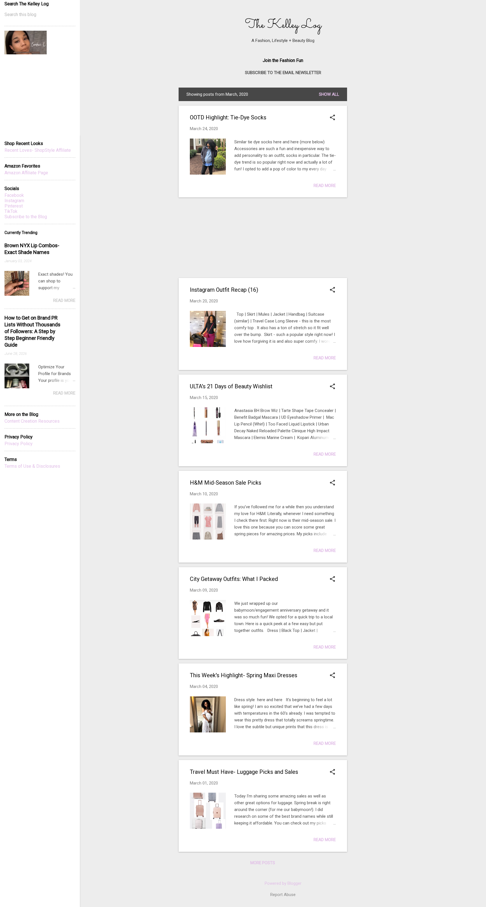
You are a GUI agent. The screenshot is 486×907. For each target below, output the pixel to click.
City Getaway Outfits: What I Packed (234, 579)
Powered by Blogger (283, 883)
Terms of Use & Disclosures (32, 466)
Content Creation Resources (32, 421)
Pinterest (13, 206)
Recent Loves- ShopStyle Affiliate (37, 150)
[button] (332, 118)
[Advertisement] (394, 123)
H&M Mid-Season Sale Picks (225, 482)
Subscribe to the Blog (25, 216)
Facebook (14, 195)
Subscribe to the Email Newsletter (283, 72)
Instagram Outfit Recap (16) (224, 289)
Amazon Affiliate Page (26, 172)
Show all (329, 94)
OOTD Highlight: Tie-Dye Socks (228, 117)
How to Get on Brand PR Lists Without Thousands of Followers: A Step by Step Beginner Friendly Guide (32, 331)
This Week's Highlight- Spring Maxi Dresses (243, 675)
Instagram (14, 200)
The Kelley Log (283, 25)
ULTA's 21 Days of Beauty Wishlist (231, 386)
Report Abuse (283, 894)
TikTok (10, 211)
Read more (325, 185)
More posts (262, 863)
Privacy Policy (18, 443)
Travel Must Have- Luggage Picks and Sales (244, 771)
